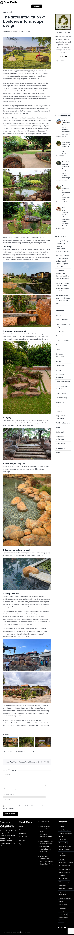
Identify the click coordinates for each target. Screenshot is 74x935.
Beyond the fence (62, 320)
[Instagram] (63, 56)
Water (58, 453)
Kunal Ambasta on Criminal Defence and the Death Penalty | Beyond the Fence (62, 261)
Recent (64, 115)
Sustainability (30, 752)
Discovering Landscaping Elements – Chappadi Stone (66, 148)
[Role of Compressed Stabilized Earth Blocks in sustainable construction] (58, 120)
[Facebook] (60, 56)
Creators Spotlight (62, 340)
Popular (58, 115)
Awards (58, 315)
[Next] (49, 742)
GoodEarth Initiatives (60, 376)
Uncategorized (61, 448)
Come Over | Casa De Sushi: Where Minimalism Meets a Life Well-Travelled (66, 217)
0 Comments (39, 752)
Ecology (59, 361)
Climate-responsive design (63, 325)
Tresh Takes (60, 444)
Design (24, 752)
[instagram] (61, 927)
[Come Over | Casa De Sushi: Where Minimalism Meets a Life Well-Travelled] (58, 208)
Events (58, 370)
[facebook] (58, 927)
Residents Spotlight (63, 423)
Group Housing (61, 393)
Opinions (59, 411)
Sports (58, 427)
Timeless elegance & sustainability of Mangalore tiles (66, 193)
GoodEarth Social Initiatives (62, 387)
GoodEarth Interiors (63, 382)
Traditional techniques (60, 437)
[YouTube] (66, 56)
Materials (59, 407)
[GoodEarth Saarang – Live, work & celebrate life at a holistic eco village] (58, 162)
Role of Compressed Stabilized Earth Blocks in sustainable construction (66, 127)
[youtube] (65, 927)
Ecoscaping (60, 366)
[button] (27, 844)
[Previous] (4, 742)
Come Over (60, 331)
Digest (58, 349)
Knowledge (60, 402)
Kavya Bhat (8, 31)
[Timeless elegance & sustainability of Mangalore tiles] (58, 186)
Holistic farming (61, 398)
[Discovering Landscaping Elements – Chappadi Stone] (58, 142)
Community (60, 336)
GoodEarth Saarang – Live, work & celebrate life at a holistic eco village (66, 170)
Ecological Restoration (60, 355)
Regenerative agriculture (61, 417)
